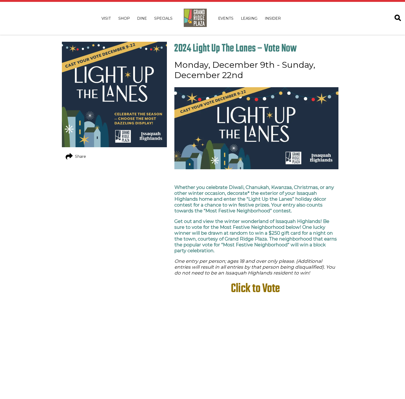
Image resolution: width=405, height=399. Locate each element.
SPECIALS (163, 18)
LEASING (249, 18)
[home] (195, 18)
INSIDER (273, 18)
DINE (142, 18)
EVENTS (226, 18)
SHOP (124, 18)
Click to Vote (256, 288)
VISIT (106, 18)
